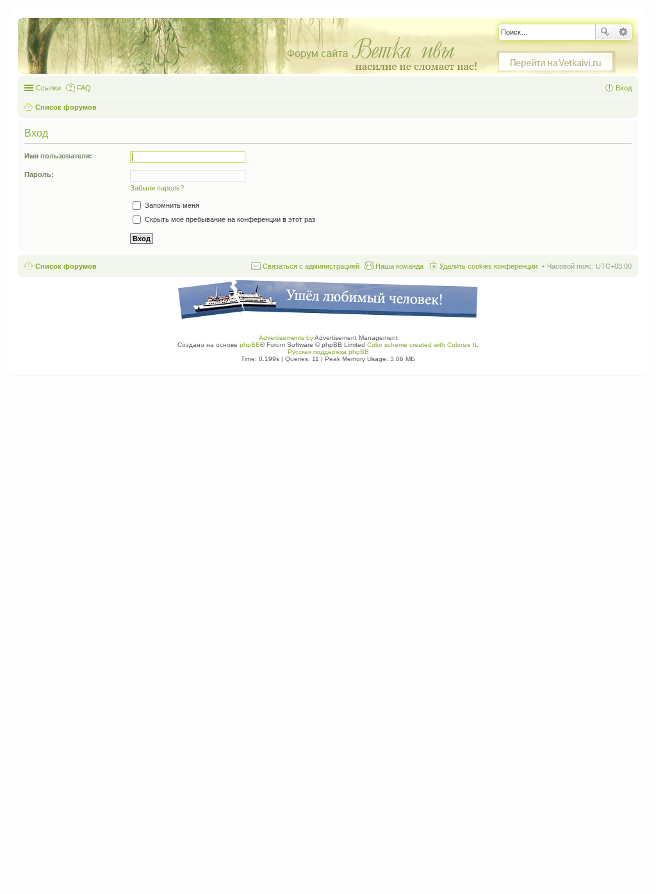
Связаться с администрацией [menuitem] (311, 266)
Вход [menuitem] (624, 88)
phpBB (250, 344)
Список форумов (66, 266)
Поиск (604, 32)
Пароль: (39, 174)
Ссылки (48, 88)
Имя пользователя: (58, 156)
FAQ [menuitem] (84, 88)
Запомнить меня (171, 205)
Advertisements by (286, 337)
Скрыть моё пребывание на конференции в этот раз (229, 219)
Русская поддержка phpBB (328, 351)
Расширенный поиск (623, 32)
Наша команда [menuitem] (399, 266)
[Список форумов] (258, 46)
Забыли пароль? (157, 188)
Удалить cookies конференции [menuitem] (488, 266)
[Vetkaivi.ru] (556, 62)
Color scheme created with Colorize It (422, 344)
